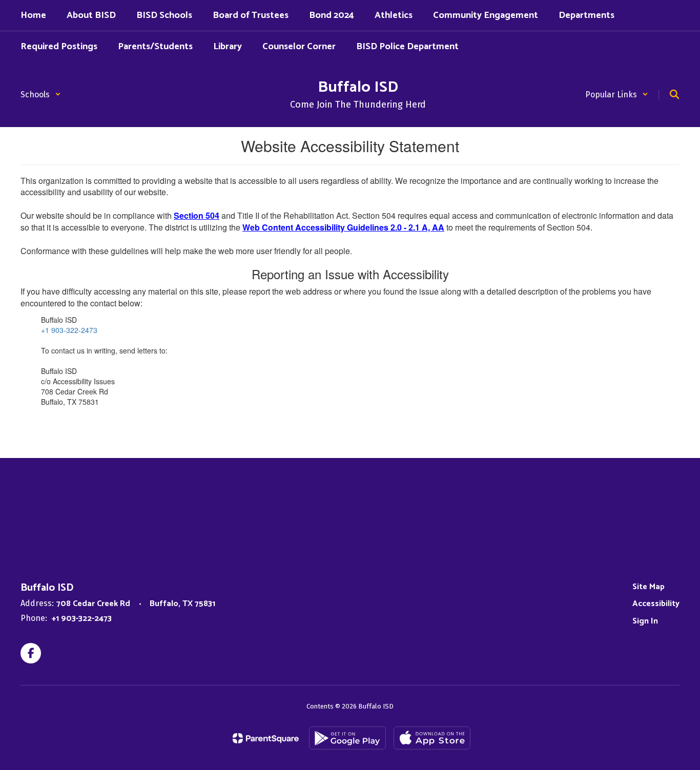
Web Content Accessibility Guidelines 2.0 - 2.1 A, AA (343, 227)
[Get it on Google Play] (347, 738)
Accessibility (656, 604)
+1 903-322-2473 (69, 330)
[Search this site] (674, 94)
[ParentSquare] (265, 738)
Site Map (648, 587)
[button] (40, 94)
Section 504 (196, 215)
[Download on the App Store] (432, 738)
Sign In (645, 621)
